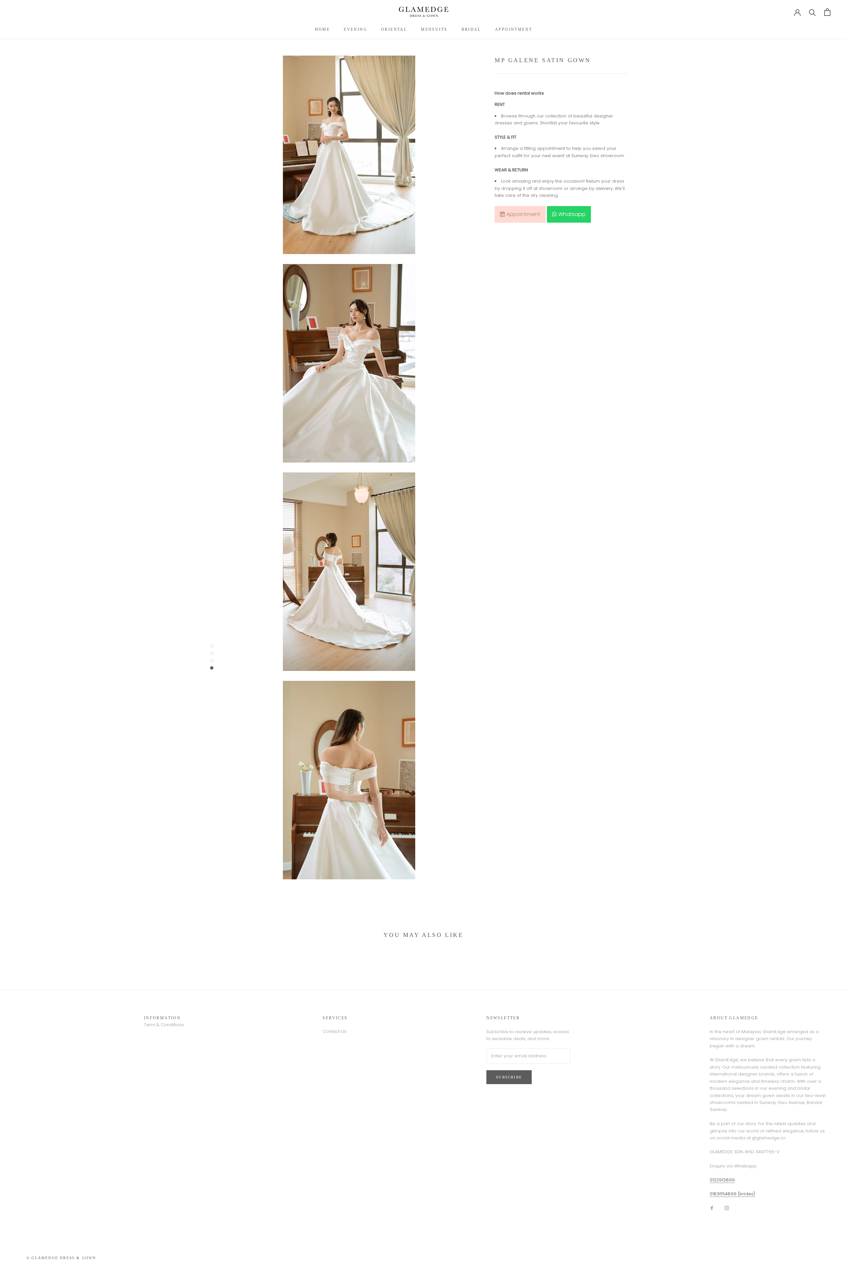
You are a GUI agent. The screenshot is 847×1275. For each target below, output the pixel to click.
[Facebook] (712, 1207)
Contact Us (334, 1031)
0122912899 (722, 1180)
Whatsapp (571, 214)
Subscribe (509, 1077)
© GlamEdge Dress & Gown (61, 1258)
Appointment (513, 29)
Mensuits (434, 29)
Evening (355, 29)
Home (322, 29)
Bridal (471, 29)
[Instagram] (727, 1207)
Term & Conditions (164, 1025)
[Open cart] (827, 12)
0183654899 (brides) (732, 1194)
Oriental (394, 29)
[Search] (812, 12)
